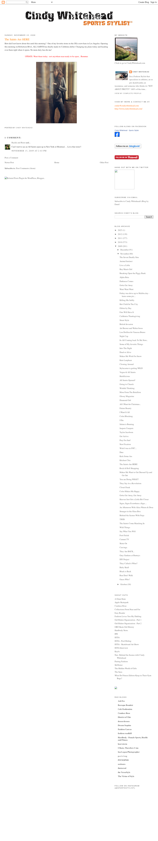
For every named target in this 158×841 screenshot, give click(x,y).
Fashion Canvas (125, 729)
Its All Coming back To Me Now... (134, 340)
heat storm (122, 743)
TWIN (122, 519)
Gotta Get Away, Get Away (130, 495)
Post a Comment (11, 157)
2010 (120, 242)
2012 (120, 234)
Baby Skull (124, 567)
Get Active (124, 436)
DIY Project (124, 559)
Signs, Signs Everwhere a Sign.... (133, 503)
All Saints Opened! (127, 380)
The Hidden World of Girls (126, 668)
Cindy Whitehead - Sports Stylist (127, 130)
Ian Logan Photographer (129, 751)
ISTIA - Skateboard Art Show (127, 644)
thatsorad (122, 768)
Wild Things (125, 527)
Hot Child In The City (129, 304)
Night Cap (124, 336)
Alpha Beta (124, 277)
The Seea (118, 671)
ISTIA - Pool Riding (123, 641)
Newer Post (9, 162)
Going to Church (127, 384)
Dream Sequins (124, 725)
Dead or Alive (125, 352)
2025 (120, 230)
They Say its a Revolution (130, 483)
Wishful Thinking (127, 388)
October (123, 584)
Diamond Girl (125, 400)
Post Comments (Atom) (25, 168)
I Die (122, 420)
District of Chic (124, 717)
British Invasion (126, 324)
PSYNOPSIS (123, 760)
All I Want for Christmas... (130, 404)
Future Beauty (125, 408)
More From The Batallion (130, 392)
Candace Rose (121, 605)
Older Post (104, 162)
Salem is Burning (127, 424)
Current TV (124, 539)
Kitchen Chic (125, 460)
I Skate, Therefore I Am (128, 747)
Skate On (123, 543)
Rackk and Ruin (18, 142)
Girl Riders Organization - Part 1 (128, 619)
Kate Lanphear (126, 360)
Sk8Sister (119, 665)
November (124, 253)
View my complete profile (128, 93)
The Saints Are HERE (128, 464)
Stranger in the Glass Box (130, 511)
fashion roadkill (125, 733)
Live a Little (125, 265)
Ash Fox (121, 700)
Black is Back (125, 571)
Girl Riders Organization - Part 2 (128, 623)
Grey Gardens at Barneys (130, 555)
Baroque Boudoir (125, 705)
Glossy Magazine (127, 396)
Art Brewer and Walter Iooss (131, 328)
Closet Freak (125, 487)
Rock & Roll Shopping (129, 468)
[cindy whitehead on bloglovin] (128, 147)
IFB (116, 633)
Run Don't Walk (126, 575)
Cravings (123, 547)
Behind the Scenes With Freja (132, 515)
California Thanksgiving (130, 316)
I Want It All (125, 412)
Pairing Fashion (121, 661)
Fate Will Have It (127, 312)
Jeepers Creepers (126, 428)
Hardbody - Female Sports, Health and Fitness (133, 738)
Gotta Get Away (126, 285)
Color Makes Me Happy (130, 491)
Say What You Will (128, 531)
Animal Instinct (126, 261)
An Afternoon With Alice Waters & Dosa (136, 507)
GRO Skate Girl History (124, 627)
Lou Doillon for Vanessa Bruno (132, 332)
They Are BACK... (127, 551)
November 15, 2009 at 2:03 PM (29, 150)
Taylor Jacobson (126, 432)
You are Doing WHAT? (129, 479)
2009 (120, 246)
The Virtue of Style (126, 776)
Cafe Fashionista (125, 709)
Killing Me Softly (127, 300)
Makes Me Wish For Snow (130, 356)
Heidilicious (125, 376)
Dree (121, 452)
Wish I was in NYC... (128, 448)
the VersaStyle (124, 772)
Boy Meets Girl (126, 269)
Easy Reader (120, 613)
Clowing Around (127, 364)
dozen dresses (124, 721)
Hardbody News (121, 630)
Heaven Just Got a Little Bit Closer (134, 499)
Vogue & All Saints (128, 372)
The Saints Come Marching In (132, 523)
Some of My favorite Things (131, 344)
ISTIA (117, 637)
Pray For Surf (125, 440)
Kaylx (117, 651)
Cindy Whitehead (140, 72)
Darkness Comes (126, 281)
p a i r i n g (122, 755)
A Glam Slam (120, 599)
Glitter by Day (125, 308)
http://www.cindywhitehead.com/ (128, 108)
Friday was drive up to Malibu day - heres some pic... (134, 295)
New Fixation (125, 444)
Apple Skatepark (122, 602)
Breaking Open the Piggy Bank (133, 273)
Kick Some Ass (126, 456)
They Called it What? (128, 563)
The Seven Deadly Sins (129, 257)
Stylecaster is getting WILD (131, 368)
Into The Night (126, 348)
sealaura (121, 764)
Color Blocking (126, 416)
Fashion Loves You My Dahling (128, 616)
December (124, 249)
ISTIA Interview (121, 647)
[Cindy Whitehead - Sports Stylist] (117, 136)
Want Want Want (126, 289)
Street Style (124, 320)
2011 (120, 238)
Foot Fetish (124, 535)
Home (56, 162)
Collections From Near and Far (127, 609)
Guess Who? (125, 579)
